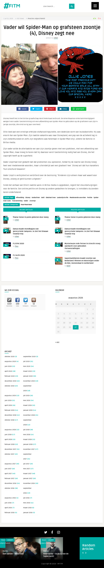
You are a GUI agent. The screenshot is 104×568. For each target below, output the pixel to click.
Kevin (68, 266)
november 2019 (29, 381)
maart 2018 (27, 439)
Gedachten (36, 198)
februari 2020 (10, 376)
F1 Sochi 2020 (19, 255)
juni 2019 (8, 400)
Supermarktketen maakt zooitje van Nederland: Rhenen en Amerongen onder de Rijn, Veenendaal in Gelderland (82, 260)
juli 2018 (26, 430)
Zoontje (33, 201)
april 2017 (8, 474)
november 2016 (29, 483)
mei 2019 (26, 400)
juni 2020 (8, 366)
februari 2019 (9, 410)
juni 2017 (8, 469)
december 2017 (10, 449)
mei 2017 (26, 469)
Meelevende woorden (78, 198)
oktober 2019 (9, 386)
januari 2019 (27, 410)
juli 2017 (26, 464)
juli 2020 (26, 361)
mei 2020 (26, 366)
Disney (27, 198)
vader (26, 201)
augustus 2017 (10, 464)
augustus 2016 (10, 498)
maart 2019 (27, 405)
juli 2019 (26, 396)
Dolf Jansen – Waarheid (13, 554)
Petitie (89, 198)
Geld (42, 198)
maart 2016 (27, 508)
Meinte (5, 551)
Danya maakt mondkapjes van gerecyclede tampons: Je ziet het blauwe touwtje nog (30, 231)
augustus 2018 (10, 430)
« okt (57, 342)
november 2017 (29, 449)
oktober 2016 (9, 488)
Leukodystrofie (62, 198)
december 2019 (10, 381)
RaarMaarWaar (26, 205)
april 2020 (8, 371)
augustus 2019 (10, 396)
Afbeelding (20, 198)
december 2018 (10, 415)
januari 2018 (27, 444)
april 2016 (8, 508)
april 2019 (8, 405)
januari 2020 (28, 376)
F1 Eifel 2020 (18, 243)
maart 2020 (27, 371)
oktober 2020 (9, 357)
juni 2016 (8, 503)
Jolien (56, 38)
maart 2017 (27, 474)
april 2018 (8, 439)
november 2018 (29, 415)
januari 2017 (27, 478)
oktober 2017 (9, 454)
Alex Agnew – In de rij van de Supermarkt (55, 555)
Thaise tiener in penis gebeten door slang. (31, 217)
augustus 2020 (10, 361)
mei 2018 (26, 435)
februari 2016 (9, 513)
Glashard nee (51, 198)
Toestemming (17, 201)
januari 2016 (27, 513)
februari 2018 (9, 444)
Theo (16, 246)
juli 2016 (26, 498)
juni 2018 (8, 435)
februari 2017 (9, 478)
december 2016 (10, 483)
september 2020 (29, 357)
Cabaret (10, 540)
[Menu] (95, 6)
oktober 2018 (9, 420)
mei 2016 (26, 503)
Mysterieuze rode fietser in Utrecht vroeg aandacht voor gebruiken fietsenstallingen (82, 246)
